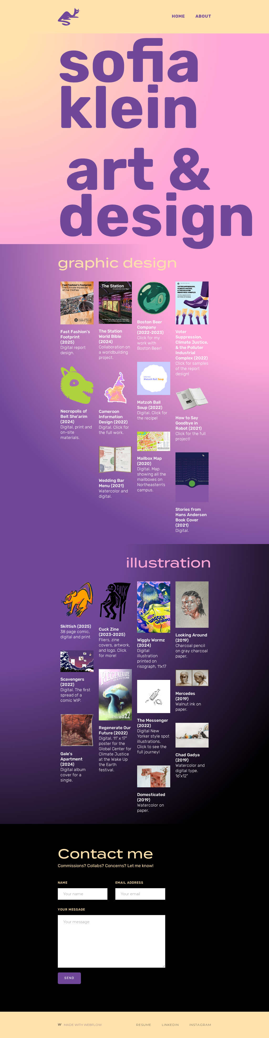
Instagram (200, 1025)
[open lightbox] (115, 459)
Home (178, 16)
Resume (143, 1025)
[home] (69, 17)
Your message (71, 909)
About (203, 16)
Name (63, 882)
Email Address (129, 882)
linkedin (170, 1025)
